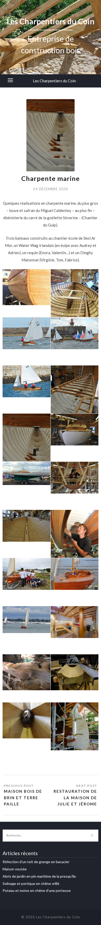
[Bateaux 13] (27, 473)
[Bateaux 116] (75, 734)
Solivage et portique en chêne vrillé (31, 883)
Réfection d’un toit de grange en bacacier (36, 862)
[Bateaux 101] (27, 619)
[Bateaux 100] (75, 574)
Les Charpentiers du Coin (54, 80)
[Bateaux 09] (27, 450)
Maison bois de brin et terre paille (23, 797)
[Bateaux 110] (75, 622)
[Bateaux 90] (27, 526)
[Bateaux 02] (27, 287)
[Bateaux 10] (75, 429)
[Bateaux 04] (27, 333)
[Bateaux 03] (75, 301)
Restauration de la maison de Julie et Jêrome (75, 797)
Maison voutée (15, 869)
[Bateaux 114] (75, 672)
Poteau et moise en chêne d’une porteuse (37, 890)
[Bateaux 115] (27, 720)
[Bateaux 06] (75, 333)
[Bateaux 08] (75, 401)
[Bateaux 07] (27, 381)
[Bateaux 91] (75, 546)
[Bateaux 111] (27, 672)
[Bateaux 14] (75, 478)
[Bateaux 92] (27, 574)
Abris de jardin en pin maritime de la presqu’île (39, 876)
